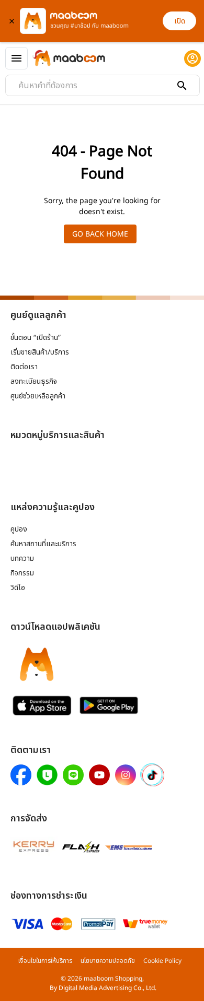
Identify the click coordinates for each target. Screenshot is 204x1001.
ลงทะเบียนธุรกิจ (33, 381)
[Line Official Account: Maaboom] (73, 774)
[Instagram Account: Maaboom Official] (125, 774)
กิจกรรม (22, 573)
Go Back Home (100, 234)
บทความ (22, 558)
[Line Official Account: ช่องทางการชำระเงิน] (47, 774)
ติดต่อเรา (24, 366)
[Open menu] (16, 58)
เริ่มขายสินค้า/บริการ (39, 352)
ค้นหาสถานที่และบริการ (43, 543)
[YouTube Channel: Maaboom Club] (99, 774)
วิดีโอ (17, 587)
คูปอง (18, 529)
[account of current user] (192, 58)
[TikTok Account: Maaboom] (152, 775)
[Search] (182, 85)
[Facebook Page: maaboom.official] (20, 774)
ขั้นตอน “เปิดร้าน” (35, 337)
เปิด (179, 21)
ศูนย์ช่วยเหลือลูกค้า (37, 396)
